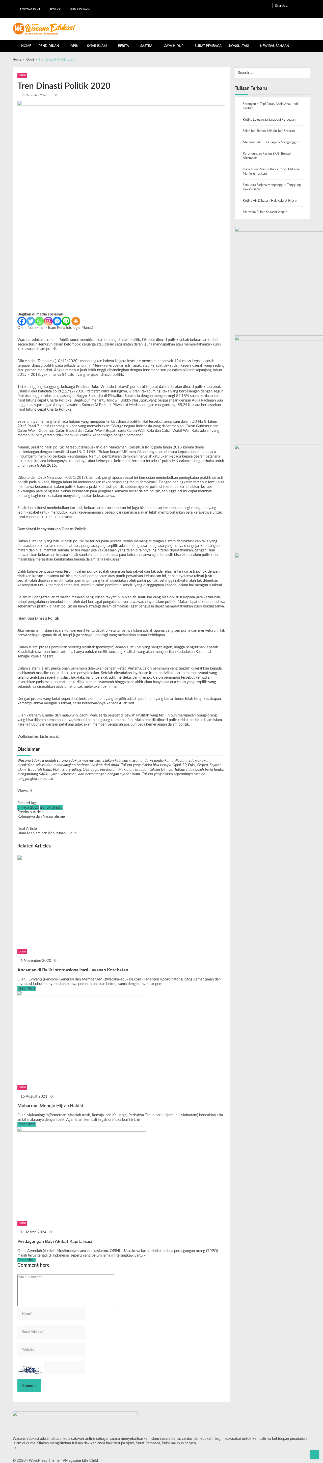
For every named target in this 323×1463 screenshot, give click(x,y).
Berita (123, 46)
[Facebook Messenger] (57, 321)
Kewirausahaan (274, 46)
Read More (26, 988)
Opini (74, 46)
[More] (75, 321)
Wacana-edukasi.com (34, 340)
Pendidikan (49, 46)
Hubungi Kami (80, 9)
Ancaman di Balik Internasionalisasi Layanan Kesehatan (72, 970)
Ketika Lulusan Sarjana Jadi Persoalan (269, 119)
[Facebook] (21, 321)
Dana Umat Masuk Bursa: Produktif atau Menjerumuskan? (271, 171)
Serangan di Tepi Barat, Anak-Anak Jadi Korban (270, 106)
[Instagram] (48, 321)
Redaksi (55, 9)
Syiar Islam (97, 46)
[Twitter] (30, 321)
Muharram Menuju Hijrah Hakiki (50, 1106)
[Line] (66, 321)
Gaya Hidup (173, 46)
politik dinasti (51, 807)
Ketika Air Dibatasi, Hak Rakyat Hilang (270, 200)
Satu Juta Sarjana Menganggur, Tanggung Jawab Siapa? (272, 187)
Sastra (146, 46)
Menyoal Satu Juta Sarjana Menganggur (271, 142)
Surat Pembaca (208, 46)
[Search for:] (292, 5)
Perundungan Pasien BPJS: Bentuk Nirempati (267, 156)
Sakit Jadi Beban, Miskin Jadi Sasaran (269, 131)
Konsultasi (239, 46)
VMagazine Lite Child (80, 1460)
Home (26, 46)
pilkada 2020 (28, 807)
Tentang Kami (30, 9)
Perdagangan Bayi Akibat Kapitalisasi (54, 1241)
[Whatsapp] (39, 321)
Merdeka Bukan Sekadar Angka (265, 212)
